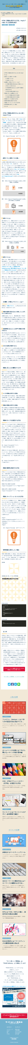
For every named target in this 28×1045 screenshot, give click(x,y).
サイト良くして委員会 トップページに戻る (14, 676)
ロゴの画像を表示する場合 (12, 95)
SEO (8, 1031)
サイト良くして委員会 (5, 12)
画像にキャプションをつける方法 (12, 102)
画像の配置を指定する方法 (10, 100)
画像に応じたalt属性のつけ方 (11, 93)
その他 (8, 1033)
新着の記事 (17, 1029)
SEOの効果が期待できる (12, 91)
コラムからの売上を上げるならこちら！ (14, 1015)
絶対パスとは (9, 80)
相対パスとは (9, 78)
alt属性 (5, 24)
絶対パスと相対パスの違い (10, 76)
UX (12, 12)
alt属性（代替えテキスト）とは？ (12, 82)
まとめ (6, 106)
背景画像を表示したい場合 (10, 104)
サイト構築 (11, 24)
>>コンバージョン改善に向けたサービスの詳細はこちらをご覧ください (14, 669)
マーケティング (10, 1029)
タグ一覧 (17, 1034)
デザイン (8, 1030)
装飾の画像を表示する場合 (12, 97)
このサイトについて (14, 1037)
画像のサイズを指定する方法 (11, 98)
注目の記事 (17, 1033)
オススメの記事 (18, 1031)
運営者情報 (14, 1039)
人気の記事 (17, 1030)
